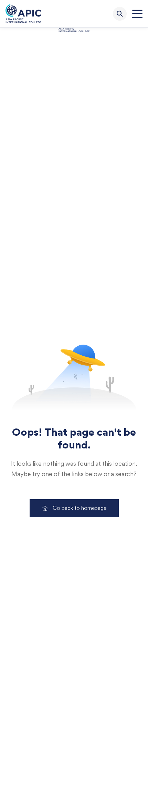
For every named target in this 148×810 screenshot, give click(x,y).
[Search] (120, 14)
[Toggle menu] (137, 14)
